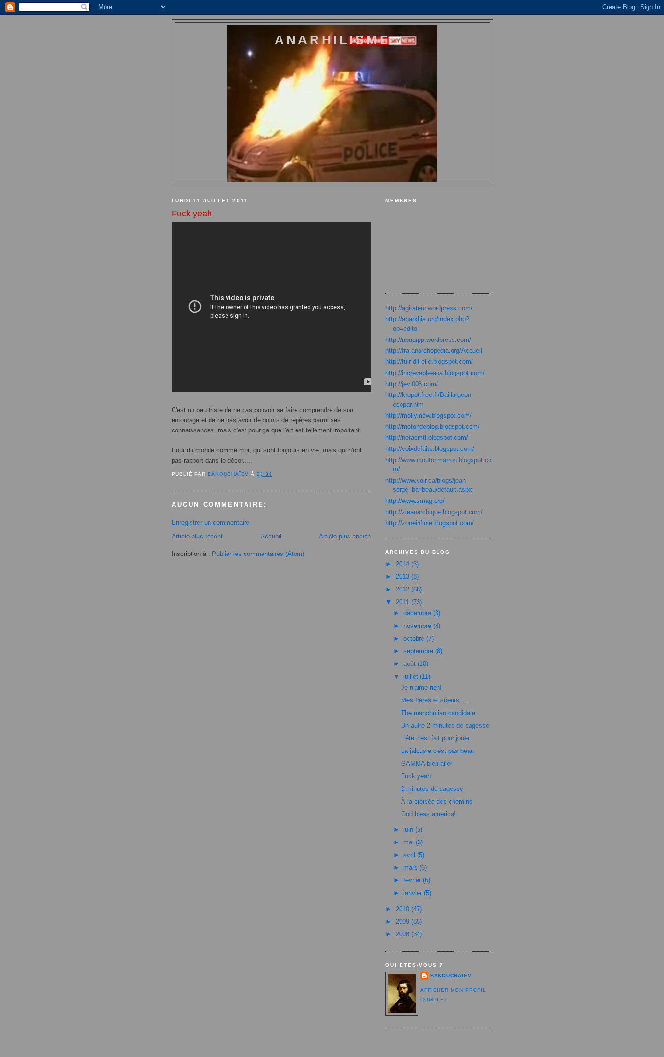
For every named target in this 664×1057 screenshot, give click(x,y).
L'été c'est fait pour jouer (435, 738)
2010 (403, 909)
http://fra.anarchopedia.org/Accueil (433, 350)
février (413, 880)
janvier (413, 892)
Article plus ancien (345, 536)
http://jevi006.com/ (411, 384)
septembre (419, 651)
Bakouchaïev (451, 975)
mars (411, 867)
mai (409, 842)
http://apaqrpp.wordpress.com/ (428, 339)
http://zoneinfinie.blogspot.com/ (429, 523)
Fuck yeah (416, 776)
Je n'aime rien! (421, 687)
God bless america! (428, 814)
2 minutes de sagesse (432, 788)
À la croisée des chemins (436, 801)
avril (410, 855)
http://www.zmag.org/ (415, 500)
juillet (411, 676)
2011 (403, 602)
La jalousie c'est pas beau (437, 750)
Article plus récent (197, 536)
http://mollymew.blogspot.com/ (428, 415)
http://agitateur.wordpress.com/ (428, 308)
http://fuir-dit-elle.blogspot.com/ (429, 361)
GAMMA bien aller (426, 763)
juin (409, 829)
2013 (403, 576)
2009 (403, 921)
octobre (414, 638)
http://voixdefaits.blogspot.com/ (429, 448)
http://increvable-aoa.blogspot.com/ (435, 372)
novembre (418, 625)
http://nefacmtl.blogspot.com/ (426, 437)
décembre (418, 613)
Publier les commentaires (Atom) (258, 553)
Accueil (271, 536)
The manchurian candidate (438, 713)
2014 (403, 564)
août (410, 663)
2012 (403, 589)
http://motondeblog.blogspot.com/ (432, 426)
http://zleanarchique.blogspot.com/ (434, 512)
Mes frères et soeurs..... (435, 700)
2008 (403, 934)
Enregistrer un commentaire (210, 522)
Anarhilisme (332, 40)
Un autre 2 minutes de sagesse (445, 725)
